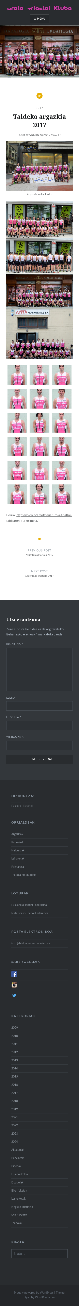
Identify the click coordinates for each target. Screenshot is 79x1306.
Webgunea (15, 737)
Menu (41, 19)
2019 (14, 1109)
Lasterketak (18, 1198)
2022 (14, 1125)
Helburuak (17, 850)
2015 (14, 1076)
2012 (14, 1052)
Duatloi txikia (19, 1174)
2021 (14, 1117)
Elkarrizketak (19, 1190)
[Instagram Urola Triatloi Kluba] (14, 986)
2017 (39, 108)
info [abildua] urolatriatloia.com (30, 943)
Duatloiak (17, 1182)
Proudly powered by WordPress (33, 1292)
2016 (14, 1084)
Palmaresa (17, 866)
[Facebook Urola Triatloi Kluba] (14, 976)
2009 (14, 1027)
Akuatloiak (17, 1149)
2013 (14, 1060)
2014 (14, 1068)
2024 (14, 1141)
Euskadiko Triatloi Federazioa (29, 905)
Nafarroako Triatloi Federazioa (29, 913)
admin (34, 135)
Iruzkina (14, 644)
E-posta (13, 717)
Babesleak (17, 842)
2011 (14, 1044)
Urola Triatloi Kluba (39, 8)
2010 (14, 1036)
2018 (14, 1101)
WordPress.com (45, 1297)
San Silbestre (19, 1215)
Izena (12, 698)
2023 (14, 1133)
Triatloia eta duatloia (23, 874)
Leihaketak (17, 858)
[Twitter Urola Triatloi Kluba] (14, 997)
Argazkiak (17, 834)
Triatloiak (16, 1223)
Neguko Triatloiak (22, 1207)
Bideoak (16, 1166)
